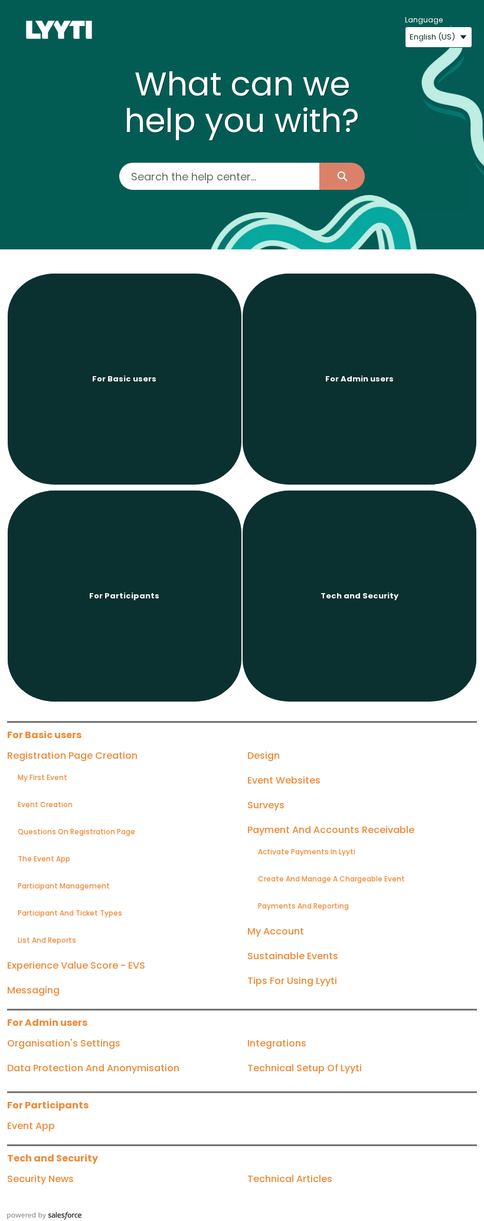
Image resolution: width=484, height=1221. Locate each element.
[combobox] (219, 176)
